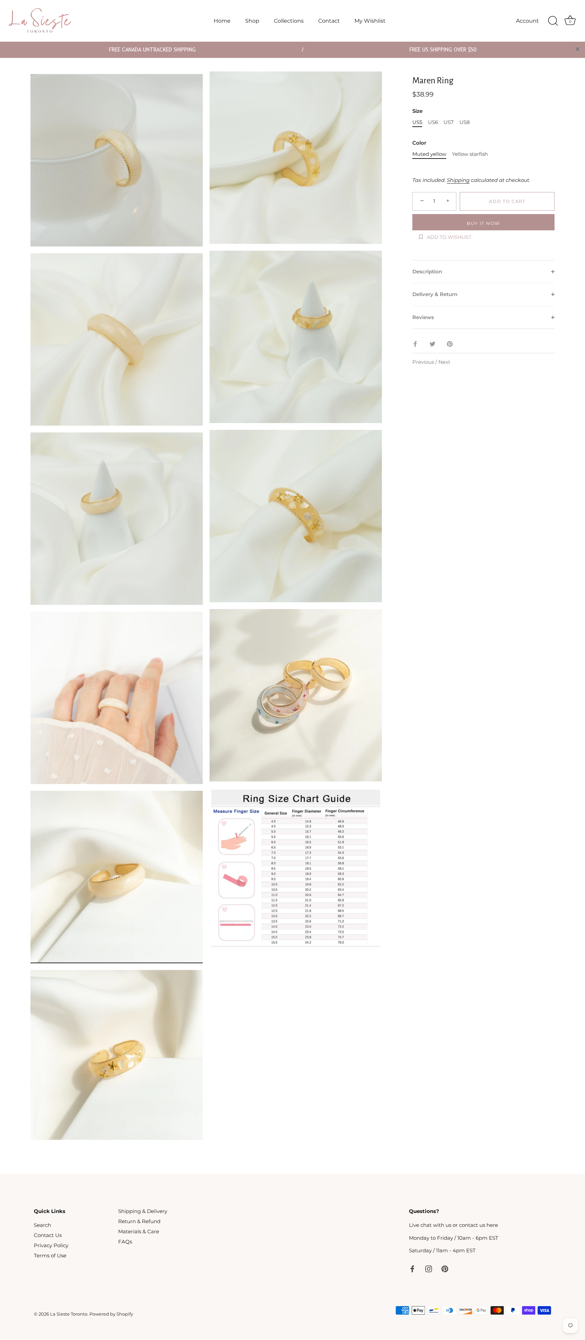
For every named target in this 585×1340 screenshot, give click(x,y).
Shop (252, 20)
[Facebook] (412, 1268)
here (492, 1225)
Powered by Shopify (111, 1314)
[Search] (552, 21)
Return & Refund (139, 1221)
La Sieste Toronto (68, 1314)
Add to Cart (507, 201)
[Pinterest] (444, 1268)
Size (417, 111)
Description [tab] (427, 271)
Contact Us (48, 1235)
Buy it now (483, 223)
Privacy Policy (51, 1245)
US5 (417, 122)
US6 (433, 122)
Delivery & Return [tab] (434, 294)
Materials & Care (138, 1231)
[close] (577, 49)
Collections (289, 20)
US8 (464, 122)
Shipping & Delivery (142, 1211)
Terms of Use (50, 1255)
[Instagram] (428, 1268)
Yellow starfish (470, 154)
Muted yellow (429, 154)
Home (222, 20)
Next (444, 362)
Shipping (458, 180)
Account (527, 20)
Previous (423, 362)
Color (419, 143)
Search (42, 1225)
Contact (329, 20)
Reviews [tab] (423, 317)
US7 (448, 122)
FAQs (125, 1241)
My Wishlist (370, 20)
